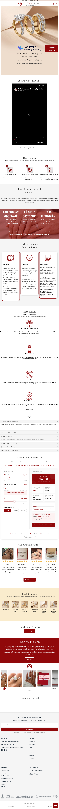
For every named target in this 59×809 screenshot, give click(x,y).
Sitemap (50, 806)
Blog (31, 747)
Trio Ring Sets (5, 609)
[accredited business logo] (2, 796)
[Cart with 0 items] (57, 4)
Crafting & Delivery (6, 775)
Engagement (34, 609)
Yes (34, 147)
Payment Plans (5, 770)
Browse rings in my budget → (43, 525)
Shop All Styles (29, 631)
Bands (44, 612)
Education (32, 758)
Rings (34, 611)
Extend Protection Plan (7, 778)
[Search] (54, 4)
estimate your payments (52, 49)
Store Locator (33, 761)
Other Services (5, 786)
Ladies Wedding (43, 610)
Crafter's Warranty (6, 781)
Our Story (32, 741)
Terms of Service (40, 732)
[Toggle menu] (2, 4)
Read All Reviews (29, 580)
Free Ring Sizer (5, 773)
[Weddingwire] (43, 796)
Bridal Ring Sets (15, 610)
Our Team (32, 744)
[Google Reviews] (55, 796)
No (37, 147)
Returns (3, 784)
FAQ (31, 750)
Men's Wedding (53, 610)
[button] (15, 678)
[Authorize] (24, 796)
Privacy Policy (34, 732)
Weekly (7, 510)
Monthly (23, 510)
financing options (39, 234)
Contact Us (32, 755)
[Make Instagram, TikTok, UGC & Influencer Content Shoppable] (54, 689)
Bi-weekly (15, 510)
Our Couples (33, 752)
